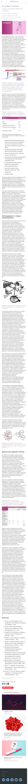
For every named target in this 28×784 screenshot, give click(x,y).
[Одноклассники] (4, 684)
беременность (19, 8)
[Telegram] (6, 684)
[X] (8, 684)
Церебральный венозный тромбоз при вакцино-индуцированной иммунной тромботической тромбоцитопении (13, 734)
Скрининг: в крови (8, 711)
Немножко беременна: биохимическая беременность (13, 758)
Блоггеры (4, 771)
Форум (4, 776)
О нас (3, 773)
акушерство (5, 8)
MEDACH (14, 1)
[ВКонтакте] (3, 684)
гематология (5, 10)
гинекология (11, 8)
